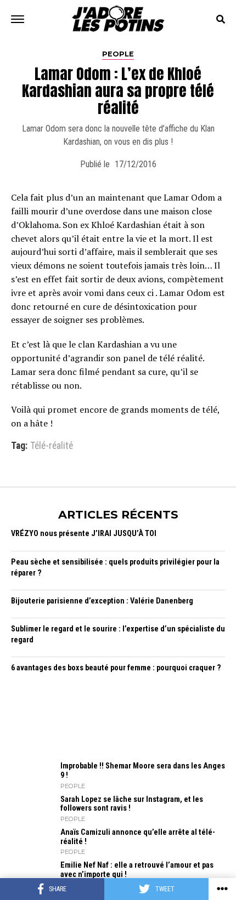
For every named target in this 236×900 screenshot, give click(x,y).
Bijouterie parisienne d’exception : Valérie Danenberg (102, 601)
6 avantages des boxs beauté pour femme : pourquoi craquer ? (116, 668)
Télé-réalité (51, 446)
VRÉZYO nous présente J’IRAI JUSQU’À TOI (83, 533)
